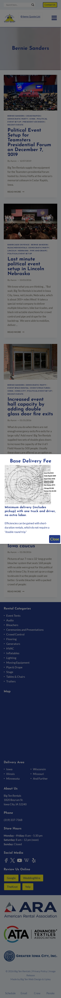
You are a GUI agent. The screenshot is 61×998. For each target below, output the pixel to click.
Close (54, 539)
